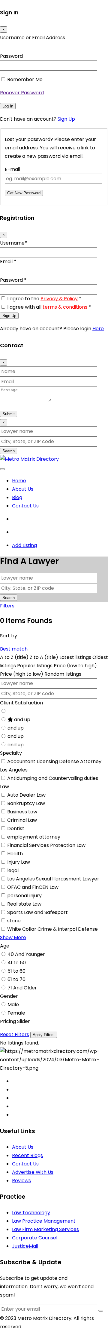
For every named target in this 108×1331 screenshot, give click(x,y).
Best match (14, 648)
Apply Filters (44, 1035)
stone (14, 920)
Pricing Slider (15, 1021)
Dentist (15, 828)
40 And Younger (26, 954)
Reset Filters (14, 1034)
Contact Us (25, 505)
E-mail (12, 169)
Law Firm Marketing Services (45, 1229)
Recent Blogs (27, 1155)
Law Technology (31, 1212)
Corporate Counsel (34, 1237)
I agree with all (49, 307)
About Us (22, 489)
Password (11, 56)
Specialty (11, 753)
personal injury (24, 895)
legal (13, 870)
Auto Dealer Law (26, 795)
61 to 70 (17, 979)
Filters (7, 605)
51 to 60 (17, 971)
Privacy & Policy (59, 298)
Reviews (21, 1180)
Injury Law (18, 862)
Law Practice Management (44, 1221)
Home (19, 480)
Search (8, 451)
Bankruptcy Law (26, 803)
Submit (8, 414)
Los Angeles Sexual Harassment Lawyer (53, 878)
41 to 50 (17, 962)
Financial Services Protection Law (46, 845)
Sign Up (66, 119)
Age (4, 945)
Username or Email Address (32, 37)
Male (13, 1004)
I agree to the (44, 298)
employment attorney (33, 836)
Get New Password (23, 193)
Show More (13, 937)
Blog (17, 497)
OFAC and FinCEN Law (32, 887)
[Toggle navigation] (2, 469)
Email (8, 261)
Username (13, 242)
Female (16, 1012)
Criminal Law (22, 820)
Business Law (22, 811)
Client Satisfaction (21, 702)
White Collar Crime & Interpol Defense (52, 929)
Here (98, 328)
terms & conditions (65, 307)
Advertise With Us (32, 1172)
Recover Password (22, 92)
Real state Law (24, 904)
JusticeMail (25, 1246)
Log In (7, 106)
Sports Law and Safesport (37, 912)
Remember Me (25, 79)
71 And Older (22, 987)
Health (15, 853)
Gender (9, 996)
